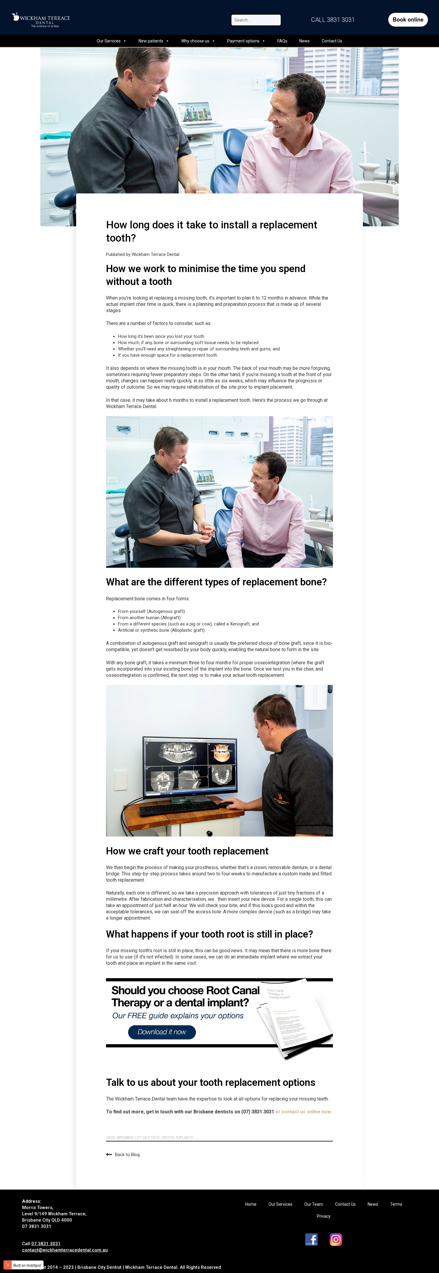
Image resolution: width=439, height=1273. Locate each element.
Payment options (243, 41)
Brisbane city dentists (138, 1137)
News (304, 41)
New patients (151, 41)
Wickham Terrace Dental (155, 254)
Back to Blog (127, 1154)
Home (251, 1204)
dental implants (177, 1137)
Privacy (324, 1216)
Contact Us (332, 41)
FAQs (282, 41)
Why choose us (195, 41)
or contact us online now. (303, 1112)
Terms (396, 1204)
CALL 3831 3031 (333, 19)
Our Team (313, 1204)
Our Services (109, 41)
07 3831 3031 (46, 1243)
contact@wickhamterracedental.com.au (65, 1250)
